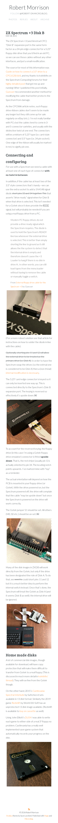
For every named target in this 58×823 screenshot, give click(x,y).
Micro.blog (29, 819)
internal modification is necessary (22, 372)
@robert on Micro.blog (33, 13)
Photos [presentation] (13, 19)
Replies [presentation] (24, 19)
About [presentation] (34, 19)
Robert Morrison (29, 7)
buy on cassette (28, 711)
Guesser (10, 91)
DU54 (28, 717)
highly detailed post (15, 83)
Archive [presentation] (44, 19)
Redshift (16, 702)
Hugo (46, 816)
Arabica (9, 816)
